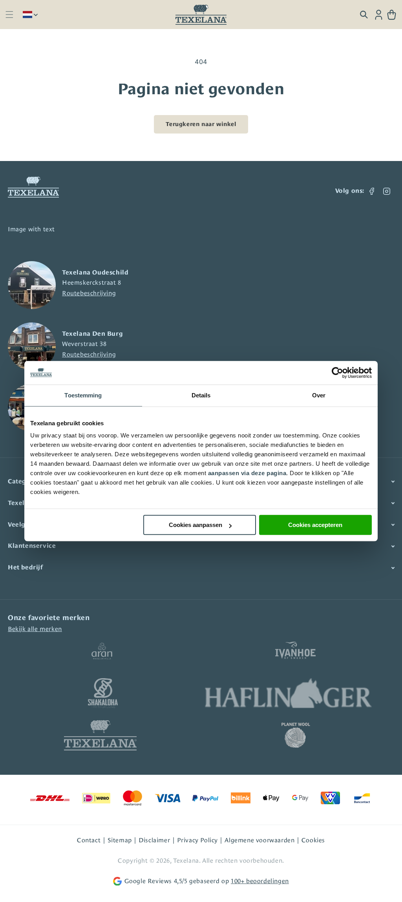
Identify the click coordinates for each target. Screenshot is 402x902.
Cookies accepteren (315, 524)
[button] (9, 15)
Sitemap (120, 840)
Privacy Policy (197, 840)
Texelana (186, 860)
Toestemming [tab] (83, 395)
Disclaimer (154, 840)
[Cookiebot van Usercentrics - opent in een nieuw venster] (337, 373)
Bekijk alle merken (35, 629)
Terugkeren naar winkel (201, 124)
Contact (88, 840)
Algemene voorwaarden (259, 840)
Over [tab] (318, 395)
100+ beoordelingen (260, 881)
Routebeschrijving (89, 293)
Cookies (313, 840)
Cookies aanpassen (195, 524)
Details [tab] (201, 395)
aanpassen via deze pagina (247, 473)
